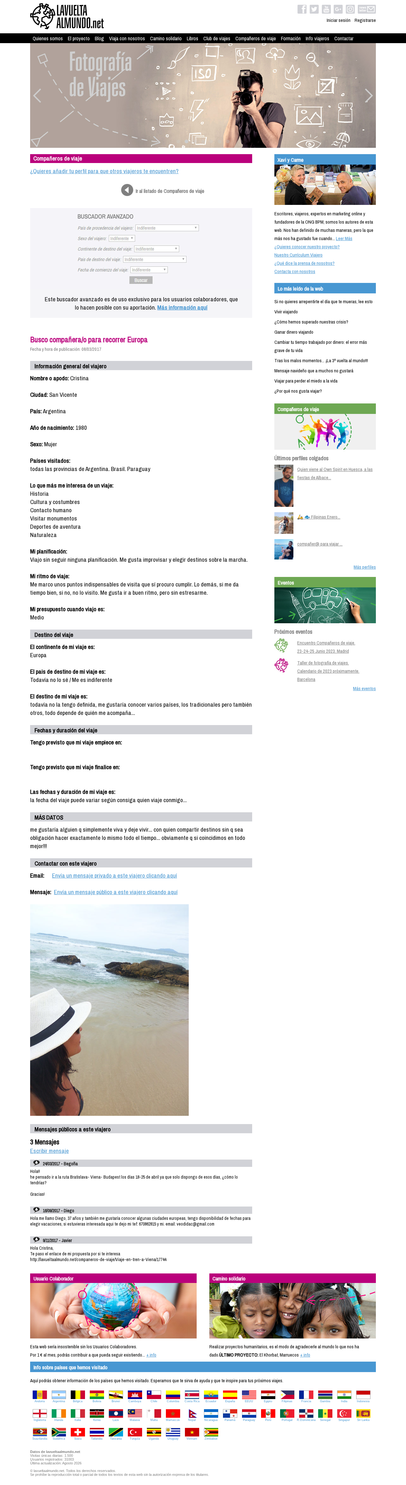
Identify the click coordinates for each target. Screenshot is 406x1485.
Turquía (135, 1438)
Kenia (97, 1420)
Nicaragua (211, 1420)
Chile (154, 1401)
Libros (192, 38)
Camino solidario (166, 38)
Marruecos (173, 1420)
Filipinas (287, 1401)
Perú (268, 1420)
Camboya (134, 1401)
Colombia (173, 1401)
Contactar (343, 38)
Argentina (59, 1401)
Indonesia (363, 1401)
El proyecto (79, 38)
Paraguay (249, 1420)
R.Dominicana (306, 1420)
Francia (306, 1401)
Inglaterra (40, 1420)
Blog (99, 38)
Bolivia (97, 1401)
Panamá (230, 1420)
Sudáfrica (59, 1438)
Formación (291, 38)
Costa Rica (192, 1401)
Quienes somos (48, 38)
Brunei (116, 1401)
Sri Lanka (363, 1420)
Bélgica (77, 1401)
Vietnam (192, 1438)
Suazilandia (39, 1438)
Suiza (78, 1438)
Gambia (325, 1401)
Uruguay (173, 1438)
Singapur (344, 1420)
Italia (78, 1420)
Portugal (287, 1420)
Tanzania (116, 1438)
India (344, 1401)
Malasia (135, 1420)
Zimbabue (211, 1438)
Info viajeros (317, 38)
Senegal (325, 1420)
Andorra (40, 1401)
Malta (154, 1420)
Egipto (268, 1401)
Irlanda (58, 1420)
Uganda (154, 1438)
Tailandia (96, 1438)
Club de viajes (216, 38)
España (230, 1401)
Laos (116, 1420)
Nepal (192, 1420)
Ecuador (211, 1401)
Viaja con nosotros (127, 38)
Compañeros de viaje (255, 38)
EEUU (249, 1401)
